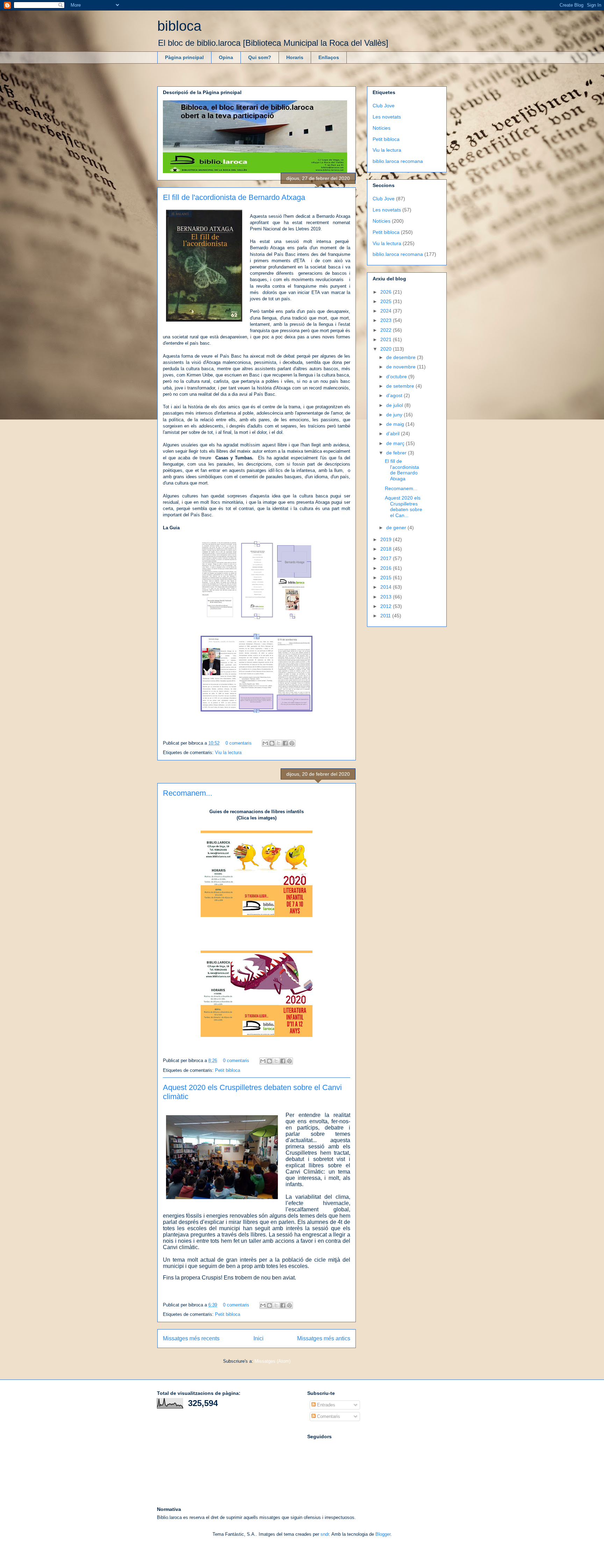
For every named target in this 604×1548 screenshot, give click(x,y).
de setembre (401, 386)
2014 (386, 587)
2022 (386, 330)
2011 (386, 615)
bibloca (179, 26)
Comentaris (328, 1416)
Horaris (294, 57)
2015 (386, 577)
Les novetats (387, 117)
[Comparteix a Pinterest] (291, 743)
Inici (258, 1338)
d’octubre (397, 376)
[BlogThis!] (271, 743)
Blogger (382, 1534)
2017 (386, 558)
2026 (386, 292)
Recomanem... (187, 793)
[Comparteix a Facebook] (285, 743)
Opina (226, 57)
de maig (395, 424)
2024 (386, 311)
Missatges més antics (323, 1338)
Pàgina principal (184, 57)
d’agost (395, 395)
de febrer (397, 453)
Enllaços (328, 57)
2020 (386, 349)
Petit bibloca (227, 1070)
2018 (386, 549)
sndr (325, 1534)
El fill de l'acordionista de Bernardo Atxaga (234, 197)
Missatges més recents (191, 1338)
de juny (395, 414)
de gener (397, 527)
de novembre (401, 367)
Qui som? (259, 57)
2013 (386, 597)
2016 (386, 568)
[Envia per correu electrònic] (265, 743)
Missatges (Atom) (272, 1361)
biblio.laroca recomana (398, 161)
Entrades (325, 1404)
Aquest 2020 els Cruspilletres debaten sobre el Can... (403, 506)
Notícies (381, 128)
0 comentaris (238, 743)
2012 (386, 606)
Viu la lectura (228, 752)
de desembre (401, 357)
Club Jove (384, 105)
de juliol (395, 405)
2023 (386, 320)
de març (396, 443)
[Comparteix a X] (278, 743)
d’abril (393, 433)
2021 (386, 339)
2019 (386, 539)
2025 (386, 301)
